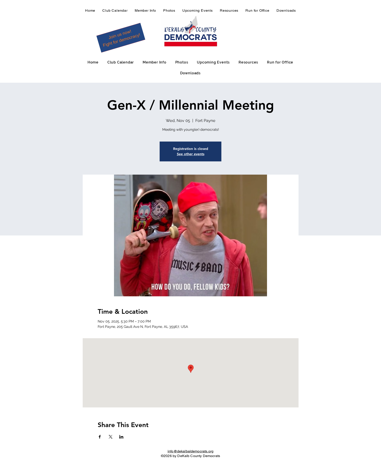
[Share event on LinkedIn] (121, 437)
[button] (120, 38)
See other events (190, 154)
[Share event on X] (110, 437)
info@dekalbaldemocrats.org (190, 451)
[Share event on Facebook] (100, 437)
